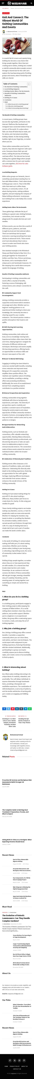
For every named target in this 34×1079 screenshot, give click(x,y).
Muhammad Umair (12, 31)
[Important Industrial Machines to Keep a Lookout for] (6, 898)
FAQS (6, 102)
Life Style (6, 13)
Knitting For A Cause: (11, 97)
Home (12, 8)
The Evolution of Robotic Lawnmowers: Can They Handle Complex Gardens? (16, 918)
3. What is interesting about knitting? (17, 108)
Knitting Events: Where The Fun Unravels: (17, 91)
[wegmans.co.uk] (17, 3)
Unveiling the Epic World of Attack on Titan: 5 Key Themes (24, 720)
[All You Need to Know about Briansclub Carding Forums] (6, 965)
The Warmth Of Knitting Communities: (16, 87)
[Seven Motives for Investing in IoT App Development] (6, 937)
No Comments (7, 34)
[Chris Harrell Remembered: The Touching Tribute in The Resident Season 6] (6, 1018)
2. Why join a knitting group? (15, 106)
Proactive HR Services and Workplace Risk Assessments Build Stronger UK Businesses (17, 782)
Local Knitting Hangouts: (12, 89)
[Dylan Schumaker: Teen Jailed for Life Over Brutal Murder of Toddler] (6, 1007)
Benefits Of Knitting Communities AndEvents (15, 94)
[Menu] (3, 3)
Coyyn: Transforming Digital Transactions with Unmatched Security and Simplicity (22, 945)
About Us (24, 1066)
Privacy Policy (15, 1066)
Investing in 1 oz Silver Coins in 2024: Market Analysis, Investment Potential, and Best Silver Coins (9, 722)
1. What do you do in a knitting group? (17, 104)
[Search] (31, 3)
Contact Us (17, 1069)
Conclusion (8, 100)
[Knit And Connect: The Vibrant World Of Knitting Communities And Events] (17, 46)
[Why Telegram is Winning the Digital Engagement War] (6, 889)
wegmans (13, 1073)
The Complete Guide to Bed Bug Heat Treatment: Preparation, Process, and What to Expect (15, 812)
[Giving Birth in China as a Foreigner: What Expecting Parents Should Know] (17, 828)
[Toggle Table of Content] (28, 84)
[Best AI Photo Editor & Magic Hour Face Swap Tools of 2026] (6, 956)
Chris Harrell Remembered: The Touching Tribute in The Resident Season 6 (21, 1017)
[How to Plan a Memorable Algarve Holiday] (6, 862)
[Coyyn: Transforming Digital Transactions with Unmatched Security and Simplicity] (6, 946)
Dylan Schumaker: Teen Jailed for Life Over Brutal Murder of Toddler (22, 1006)
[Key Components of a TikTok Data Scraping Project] (6, 880)
